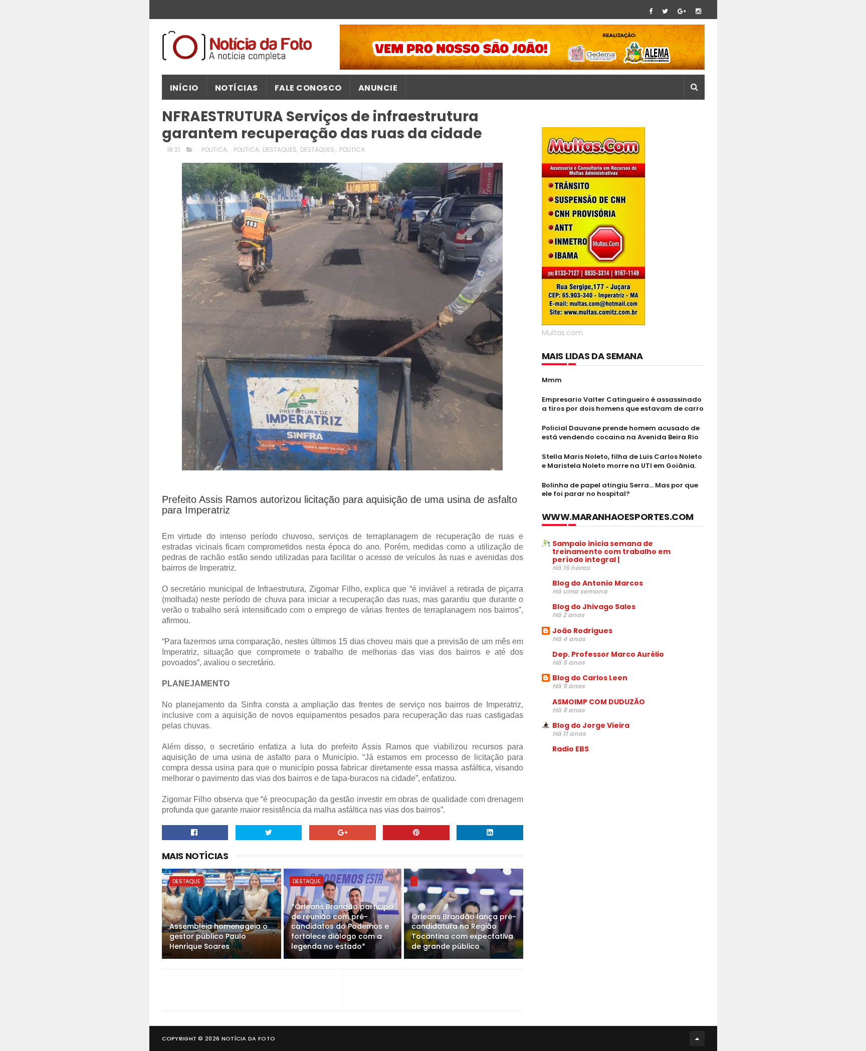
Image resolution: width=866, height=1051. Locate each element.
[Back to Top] (697, 1038)
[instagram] (698, 11)
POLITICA (352, 149)
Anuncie (378, 88)
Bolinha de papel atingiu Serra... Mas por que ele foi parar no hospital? (620, 489)
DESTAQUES (280, 149)
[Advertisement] (626, 837)
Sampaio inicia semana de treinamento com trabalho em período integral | (611, 552)
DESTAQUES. (318, 149)
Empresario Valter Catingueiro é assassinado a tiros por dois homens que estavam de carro (623, 404)
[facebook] (650, 11)
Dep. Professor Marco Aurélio (608, 654)
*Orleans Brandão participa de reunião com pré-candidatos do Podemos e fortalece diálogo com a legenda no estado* (342, 926)
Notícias (236, 88)
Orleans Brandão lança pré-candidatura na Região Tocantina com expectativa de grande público (463, 931)
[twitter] (665, 11)
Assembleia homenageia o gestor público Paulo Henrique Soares (218, 936)
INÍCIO (184, 88)
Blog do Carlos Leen (589, 678)
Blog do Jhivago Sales (593, 607)
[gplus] (682, 11)
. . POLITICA (211, 149)
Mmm (552, 380)
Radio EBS (570, 749)
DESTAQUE (186, 881)
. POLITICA (245, 149)
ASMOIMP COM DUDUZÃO (598, 702)
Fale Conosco (308, 88)
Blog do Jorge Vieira (590, 725)
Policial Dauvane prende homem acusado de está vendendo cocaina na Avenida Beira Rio (621, 432)
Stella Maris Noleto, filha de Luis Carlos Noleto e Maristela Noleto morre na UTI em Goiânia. (622, 461)
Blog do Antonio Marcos (597, 583)
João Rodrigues (582, 631)
